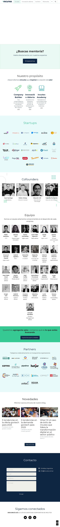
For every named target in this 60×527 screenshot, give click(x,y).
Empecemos (30, 61)
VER (18, 109)
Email (9, 474)
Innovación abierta (27, 1)
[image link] (7, 1)
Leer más (30, 35)
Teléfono (10, 478)
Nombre (10, 470)
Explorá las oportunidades (30, 337)
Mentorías (46, 1)
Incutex (17, 1)
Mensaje (10, 483)
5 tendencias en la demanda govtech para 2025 (29, 424)
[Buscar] (55, 1)
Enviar (21, 494)
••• (51, 1)
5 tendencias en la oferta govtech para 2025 (10, 422)
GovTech (37, 1)
